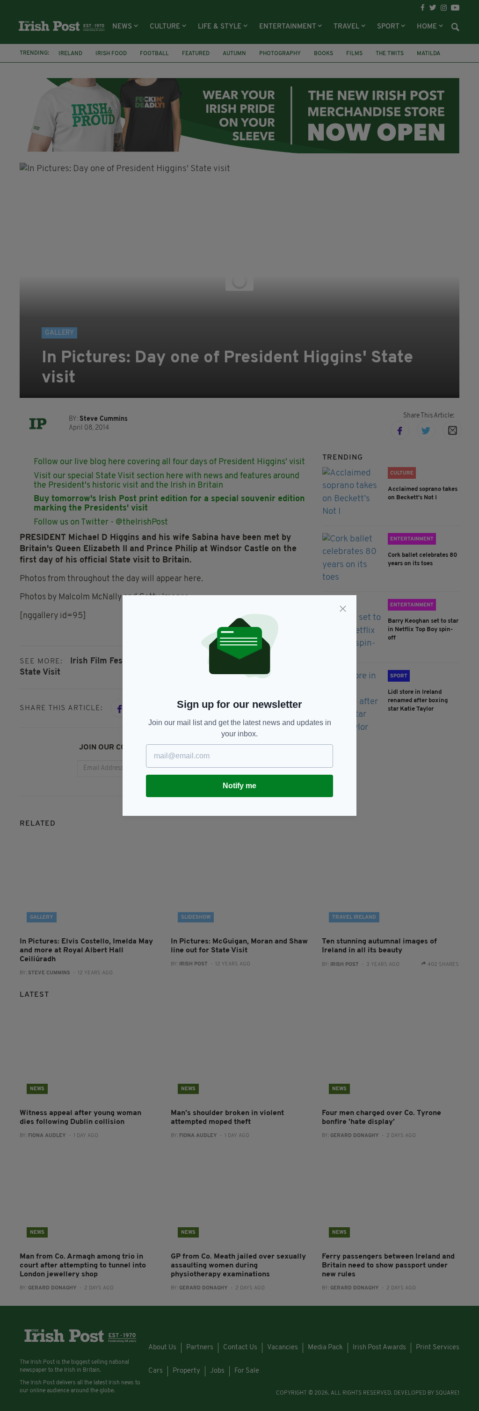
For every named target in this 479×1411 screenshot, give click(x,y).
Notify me (239, 786)
